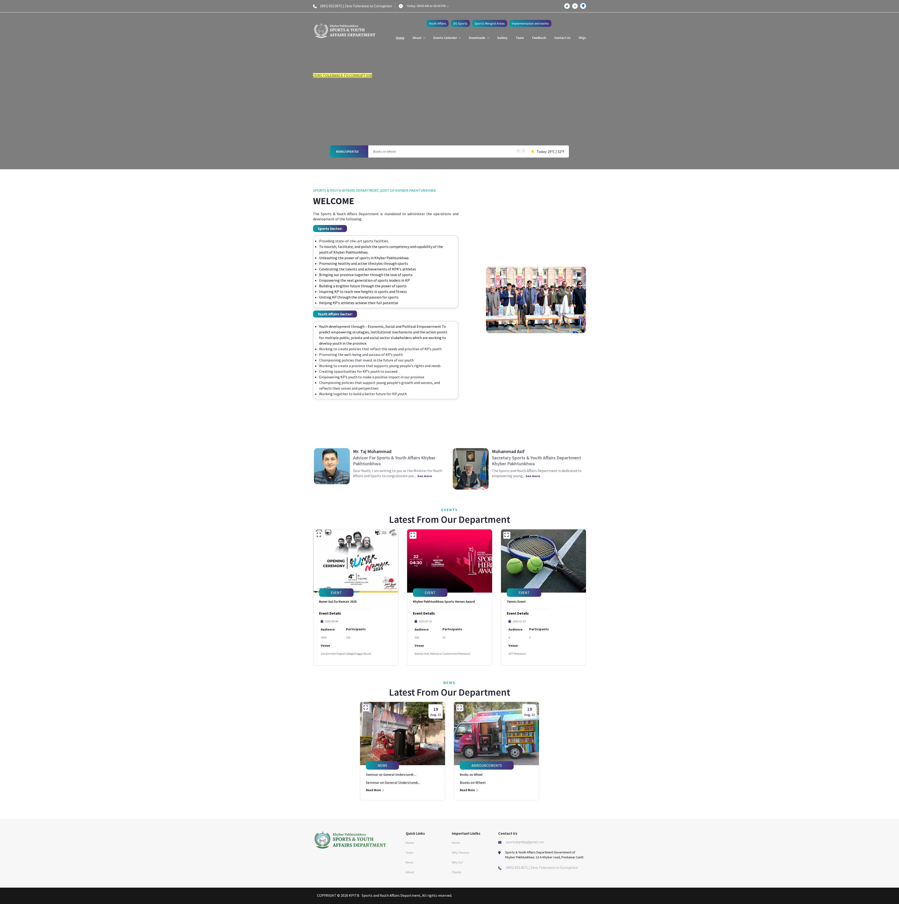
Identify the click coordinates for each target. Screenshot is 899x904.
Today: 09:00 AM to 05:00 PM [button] (426, 6)
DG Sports (460, 23)
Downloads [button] (477, 38)
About (410, 872)
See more (424, 476)
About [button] (417, 38)
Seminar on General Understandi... (391, 774)
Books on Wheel (384, 151)
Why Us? (457, 862)
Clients (456, 872)
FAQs (582, 38)
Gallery (502, 38)
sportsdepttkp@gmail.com (525, 842)
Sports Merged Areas (490, 23)
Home (400, 38)
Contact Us (562, 38)
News (409, 862)
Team (520, 38)
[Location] (583, 6)
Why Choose (460, 852)
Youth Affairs (437, 23)
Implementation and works (530, 23)
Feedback (539, 38)
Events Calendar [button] (445, 38)
